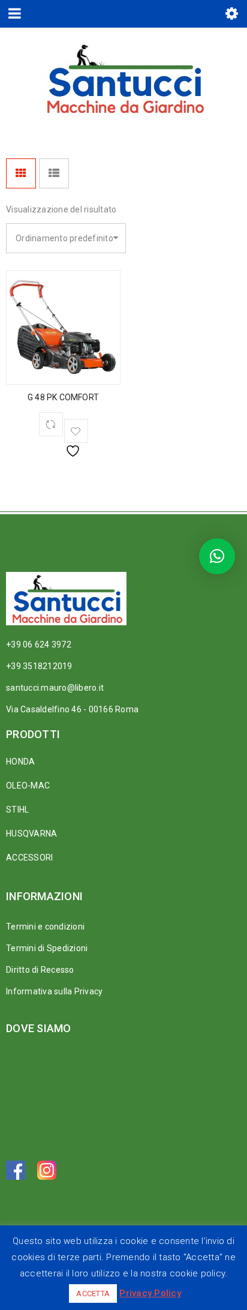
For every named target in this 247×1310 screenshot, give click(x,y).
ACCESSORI (29, 857)
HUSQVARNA (31, 833)
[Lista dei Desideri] (76, 431)
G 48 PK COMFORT (63, 397)
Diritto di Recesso (40, 970)
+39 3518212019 (39, 666)
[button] (217, 556)
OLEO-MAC (28, 785)
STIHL (17, 809)
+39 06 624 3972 (38, 644)
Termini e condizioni (45, 926)
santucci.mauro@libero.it (55, 688)
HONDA (20, 761)
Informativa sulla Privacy (54, 991)
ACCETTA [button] (93, 1293)
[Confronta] (51, 424)
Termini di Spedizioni (47, 948)
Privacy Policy (150, 1293)
